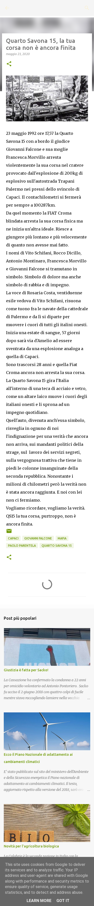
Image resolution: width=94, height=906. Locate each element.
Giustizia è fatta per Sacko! (26, 670)
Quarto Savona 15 (57, 545)
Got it (62, 900)
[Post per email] (9, 532)
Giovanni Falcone (38, 538)
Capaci (13, 538)
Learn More (39, 900)
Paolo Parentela (22, 545)
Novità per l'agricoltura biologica (31, 846)
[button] (9, 64)
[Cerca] (87, 8)
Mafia (62, 538)
